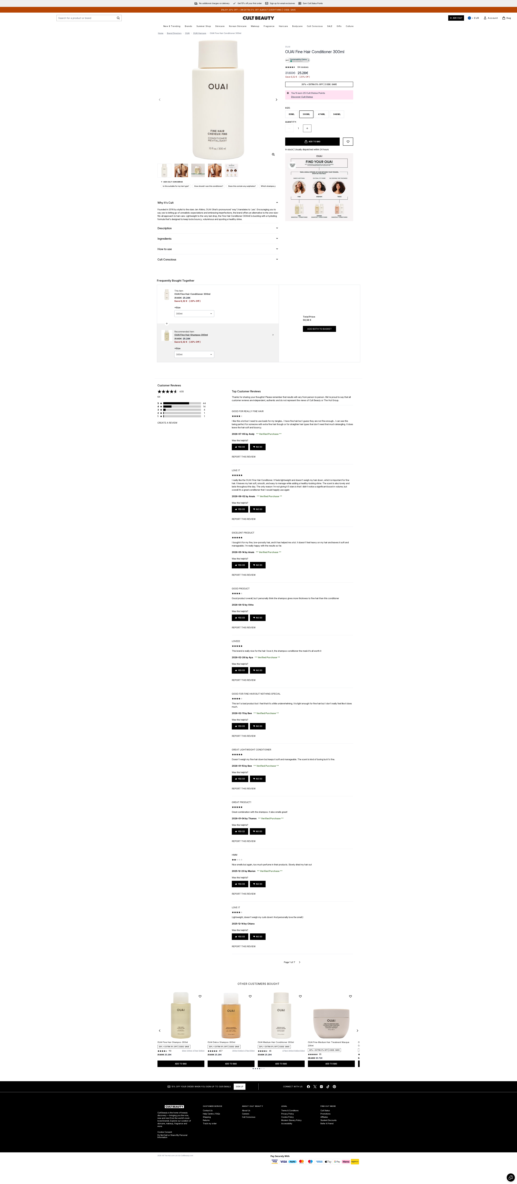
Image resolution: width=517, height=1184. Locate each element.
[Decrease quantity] (289, 128)
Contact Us (208, 1110)
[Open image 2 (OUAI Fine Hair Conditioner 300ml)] (181, 170)
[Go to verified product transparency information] (297, 60)
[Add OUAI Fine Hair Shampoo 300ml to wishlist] (200, 996)
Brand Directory (174, 33)
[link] (490, 18)
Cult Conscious (248, 1117)
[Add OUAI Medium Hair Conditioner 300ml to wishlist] (300, 996)
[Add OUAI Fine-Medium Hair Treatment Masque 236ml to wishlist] (350, 996)
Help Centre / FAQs (211, 1114)
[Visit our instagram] (321, 1086)
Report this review (244, 456)
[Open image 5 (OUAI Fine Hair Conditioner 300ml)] (231, 170)
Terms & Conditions (290, 1110)
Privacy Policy (287, 1114)
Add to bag (181, 1064)
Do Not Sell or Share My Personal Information (172, 1136)
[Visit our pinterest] (334, 1086)
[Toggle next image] (276, 100)
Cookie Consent (164, 1132)
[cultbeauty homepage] (258, 18)
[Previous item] (159, 1030)
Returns (206, 1120)
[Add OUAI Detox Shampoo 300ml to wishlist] (250, 996)
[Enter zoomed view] (273, 154)
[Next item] (357, 1030)
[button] (319, 60)
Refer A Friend (326, 1123)
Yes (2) (241, 831)
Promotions (325, 1114)
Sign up (239, 1086)
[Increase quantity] (307, 128)
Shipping (207, 1117)
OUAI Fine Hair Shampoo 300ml (172, 1042)
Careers (245, 1114)
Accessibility (286, 1123)
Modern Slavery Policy (291, 1120)
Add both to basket (319, 329)
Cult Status (325, 1110)
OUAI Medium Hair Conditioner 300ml (276, 1042)
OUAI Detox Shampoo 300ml (221, 1042)
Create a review (167, 422)
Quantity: (291, 122)
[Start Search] (118, 18)
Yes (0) (241, 447)
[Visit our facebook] (308, 1086)
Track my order (210, 1123)
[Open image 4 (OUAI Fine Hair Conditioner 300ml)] (215, 170)
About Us (246, 1110)
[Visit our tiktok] (328, 1086)
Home (160, 33)
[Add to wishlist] (348, 142)
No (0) (259, 447)
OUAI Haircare (199, 33)
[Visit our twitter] (315, 1086)
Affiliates (324, 1117)
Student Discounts (328, 1120)
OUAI (187, 33)
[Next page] (299, 962)
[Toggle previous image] (159, 100)
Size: (287, 108)
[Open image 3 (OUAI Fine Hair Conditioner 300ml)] (198, 170)
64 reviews (302, 67)
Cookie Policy (287, 1117)
